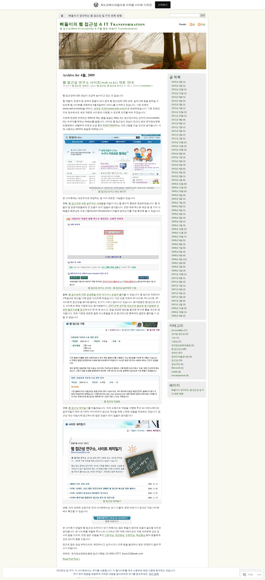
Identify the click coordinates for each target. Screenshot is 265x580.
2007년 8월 (176, 282)
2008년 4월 (176, 259)
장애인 (85, 86)
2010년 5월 (176, 165)
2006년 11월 (177, 308)
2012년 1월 (176, 108)
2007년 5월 (176, 289)
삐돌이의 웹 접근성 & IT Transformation (102, 24)
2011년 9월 (176, 119)
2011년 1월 (176, 138)
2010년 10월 (177, 150)
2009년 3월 (176, 218)
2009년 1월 (176, 225)
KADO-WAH (109, 125)
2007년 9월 (176, 278)
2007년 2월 (176, 301)
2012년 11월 (177, 93)
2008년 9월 (176, 240)
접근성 (174, 360)
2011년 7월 (176, 127)
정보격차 (175, 364)
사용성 (174, 341)
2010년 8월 (176, 153)
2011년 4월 (176, 131)
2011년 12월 (177, 112)
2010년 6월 (176, 161)
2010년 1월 (176, 180)
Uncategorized (178, 375)
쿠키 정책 (154, 574)
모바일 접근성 (178, 334)
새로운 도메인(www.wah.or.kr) (109, 108)
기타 (173, 338)
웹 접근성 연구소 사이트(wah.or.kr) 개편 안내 (98, 82)
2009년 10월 (177, 191)
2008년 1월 (176, 270)
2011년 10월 (177, 116)
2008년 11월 (177, 233)
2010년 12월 (177, 142)
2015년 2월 (176, 86)
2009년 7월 (176, 202)
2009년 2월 (176, 221)
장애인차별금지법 (180, 356)
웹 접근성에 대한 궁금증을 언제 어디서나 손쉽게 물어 (96, 294)
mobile (174, 372)
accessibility (177, 330)
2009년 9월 (176, 195)
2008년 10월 (177, 236)
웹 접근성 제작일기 (78, 408)
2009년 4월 (176, 214)
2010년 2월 (176, 176)
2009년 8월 (176, 199)
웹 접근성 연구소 (115, 86)
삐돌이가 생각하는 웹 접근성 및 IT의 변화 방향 (95, 15)
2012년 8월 (176, 97)
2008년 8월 (176, 244)
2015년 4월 (176, 82)
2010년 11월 (177, 146)
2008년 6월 (176, 252)
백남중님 (140, 535)
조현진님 (130, 535)
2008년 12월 (177, 229)
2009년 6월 (176, 206)
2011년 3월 (176, 135)
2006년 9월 (176, 316)
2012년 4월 (176, 101)
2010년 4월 (176, 169)
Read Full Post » (71, 559)
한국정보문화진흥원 (181, 345)
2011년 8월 (176, 123)
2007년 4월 (176, 293)
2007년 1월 (176, 304)
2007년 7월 (176, 285)
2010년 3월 (176, 172)
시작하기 (162, 4)
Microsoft (175, 368)
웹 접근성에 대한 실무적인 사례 (84, 203)
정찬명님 (119, 535)
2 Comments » (145, 86)
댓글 (203, 24)
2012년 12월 (177, 89)
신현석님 (109, 535)
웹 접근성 (76, 86)
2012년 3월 (176, 104)
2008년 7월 (176, 248)
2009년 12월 (177, 184)
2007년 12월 (177, 274)
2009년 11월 (177, 187)
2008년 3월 (176, 263)
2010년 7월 (176, 157)
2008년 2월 (176, 266)
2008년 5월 (176, 255)
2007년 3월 (176, 297)
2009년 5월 (176, 210)
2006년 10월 (177, 312)
